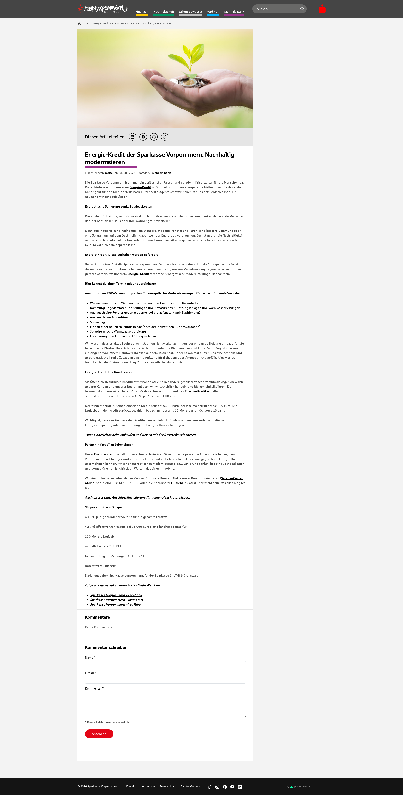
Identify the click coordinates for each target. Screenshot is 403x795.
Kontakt (131, 786)
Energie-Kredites (197, 391)
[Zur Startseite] (102, 9)
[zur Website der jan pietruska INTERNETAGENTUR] (298, 786)
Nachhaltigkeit (163, 11)
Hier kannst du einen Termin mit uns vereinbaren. (121, 283)
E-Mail (90, 673)
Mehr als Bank (234, 11)
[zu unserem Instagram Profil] (217, 786)
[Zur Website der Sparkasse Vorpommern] (322, 8)
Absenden (99, 734)
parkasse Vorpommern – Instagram (117, 599)
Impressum (148, 786)
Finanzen (142, 11)
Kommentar (94, 688)
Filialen (176, 483)
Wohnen (213, 11)
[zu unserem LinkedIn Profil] (240, 786)
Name (90, 657)
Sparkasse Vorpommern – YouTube (115, 604)
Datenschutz (168, 786)
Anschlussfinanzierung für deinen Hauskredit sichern (151, 497)
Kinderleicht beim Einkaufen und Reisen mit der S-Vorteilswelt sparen (144, 434)
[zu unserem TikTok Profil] (210, 786)
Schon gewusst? (190, 11)
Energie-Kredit (140, 187)
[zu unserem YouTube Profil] (232, 786)
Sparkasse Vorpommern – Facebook (116, 595)
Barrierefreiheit (190, 786)
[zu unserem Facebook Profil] (225, 786)
